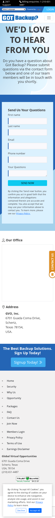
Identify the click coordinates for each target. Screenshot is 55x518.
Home (10, 380)
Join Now (12, 423)
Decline (21, 510)
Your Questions (17, 167)
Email (11, 139)
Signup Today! (26, 362)
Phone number (16, 153)
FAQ (9, 412)
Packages (12, 406)
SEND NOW (27, 183)
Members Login (16, 431)
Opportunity (14, 398)
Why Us (11, 392)
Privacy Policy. (23, 213)
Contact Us (13, 417)
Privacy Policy (14, 437)
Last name (14, 126)
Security (11, 386)
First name (14, 115)
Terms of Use (14, 443)
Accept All (35, 510)
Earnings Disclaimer (18, 449)
